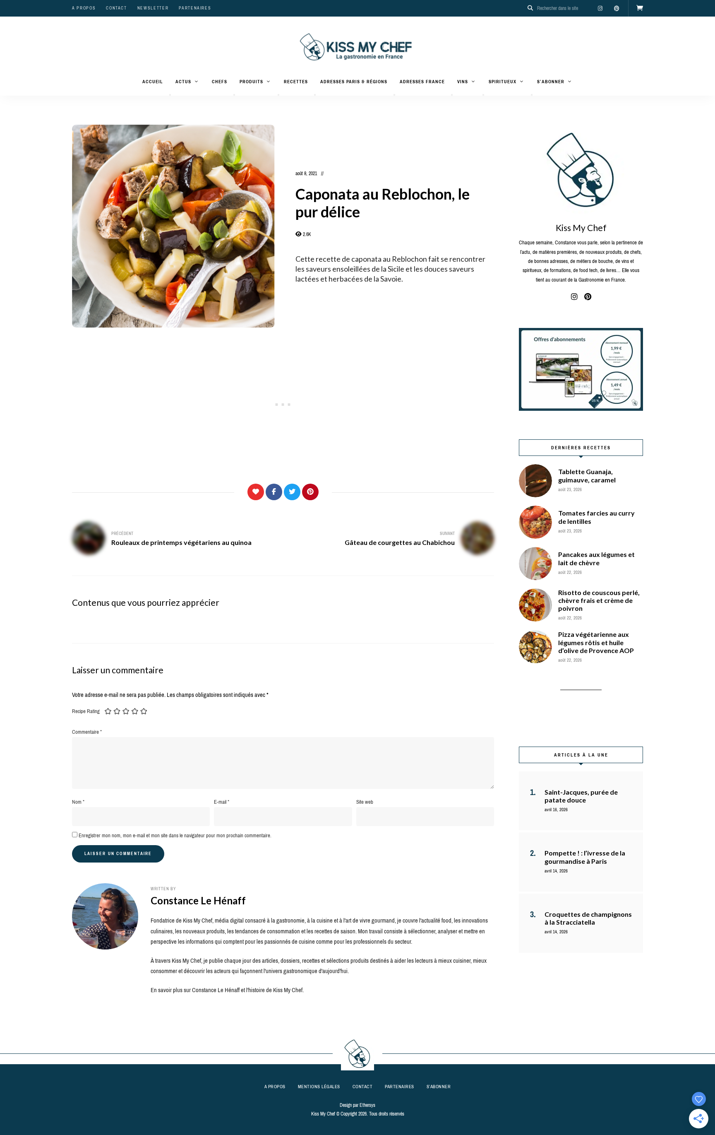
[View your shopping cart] (639, 8)
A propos (84, 8)
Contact (116, 8)
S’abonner (550, 81)
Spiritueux (502, 81)
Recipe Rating (86, 711)
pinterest (616, 8)
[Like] (255, 492)
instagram (600, 8)
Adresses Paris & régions (353, 81)
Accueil (152, 81)
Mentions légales (319, 1086)
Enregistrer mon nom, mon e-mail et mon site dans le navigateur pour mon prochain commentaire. (175, 835)
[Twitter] (292, 492)
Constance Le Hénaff (198, 900)
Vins (462, 81)
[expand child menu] (170, 95)
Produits (251, 81)
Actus (183, 81)
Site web (364, 802)
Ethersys (367, 1105)
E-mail (221, 802)
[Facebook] (274, 492)
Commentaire (87, 732)
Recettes (296, 81)
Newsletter (153, 8)
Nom (78, 802)
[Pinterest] (310, 492)
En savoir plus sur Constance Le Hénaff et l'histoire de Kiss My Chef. (227, 990)
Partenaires (195, 8)
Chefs (219, 81)
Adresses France (422, 81)
